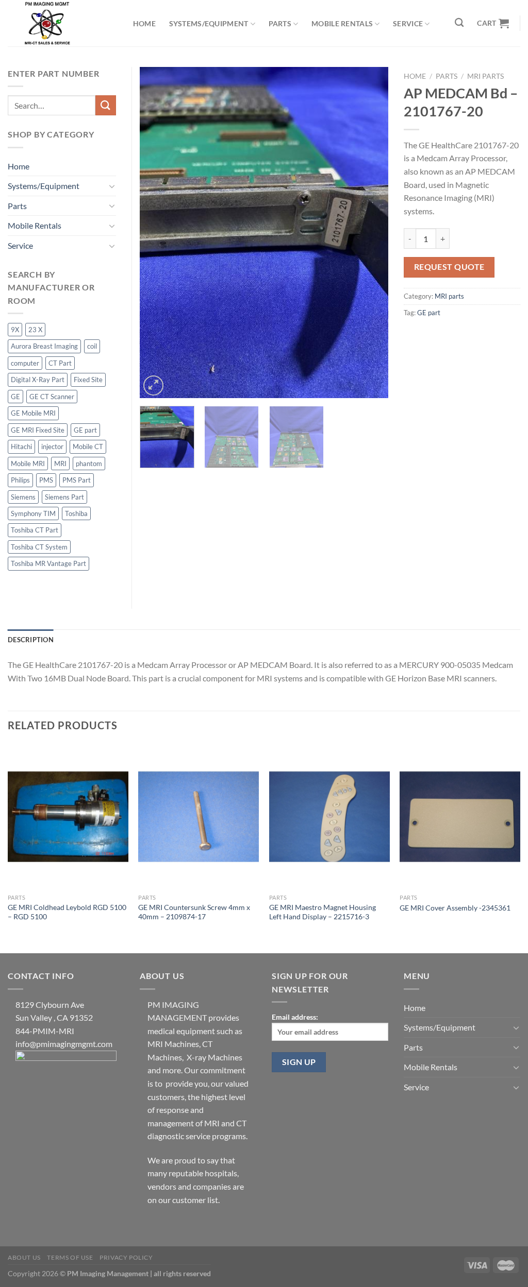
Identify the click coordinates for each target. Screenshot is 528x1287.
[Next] (370, 232)
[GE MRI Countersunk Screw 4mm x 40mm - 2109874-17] (198, 816)
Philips (20, 480)
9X (15, 329)
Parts (280, 23)
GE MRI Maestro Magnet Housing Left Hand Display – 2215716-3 (322, 912)
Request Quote (449, 266)
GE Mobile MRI (33, 413)
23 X (35, 329)
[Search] (460, 22)
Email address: (295, 1017)
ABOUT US (24, 1257)
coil (92, 346)
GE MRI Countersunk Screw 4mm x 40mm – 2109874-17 (194, 912)
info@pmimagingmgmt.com (63, 1044)
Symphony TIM (33, 513)
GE (15, 396)
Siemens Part (64, 497)
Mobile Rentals (342, 23)
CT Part (60, 363)
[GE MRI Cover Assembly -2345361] (460, 816)
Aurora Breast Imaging (44, 346)
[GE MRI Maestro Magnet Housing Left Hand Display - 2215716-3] (329, 816)
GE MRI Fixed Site (37, 430)
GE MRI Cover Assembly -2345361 (455, 907)
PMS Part (76, 480)
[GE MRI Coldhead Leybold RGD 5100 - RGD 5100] (68, 816)
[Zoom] (153, 385)
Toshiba (76, 513)
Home (144, 23)
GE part (428, 312)
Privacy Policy (126, 1257)
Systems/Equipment (209, 23)
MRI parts (485, 76)
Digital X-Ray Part (37, 379)
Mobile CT (88, 446)
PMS (46, 480)
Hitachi (21, 446)
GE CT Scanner (51, 396)
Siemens (23, 497)
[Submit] (105, 105)
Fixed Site (88, 379)
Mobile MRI (28, 463)
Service (408, 23)
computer (25, 363)
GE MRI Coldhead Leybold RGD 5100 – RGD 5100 (67, 912)
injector (52, 446)
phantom (89, 463)
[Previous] (157, 232)
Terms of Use (70, 1257)
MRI (60, 463)
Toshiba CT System (39, 547)
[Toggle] (112, 186)
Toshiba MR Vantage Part (48, 563)
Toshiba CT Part (34, 530)
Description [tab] (31, 640)
